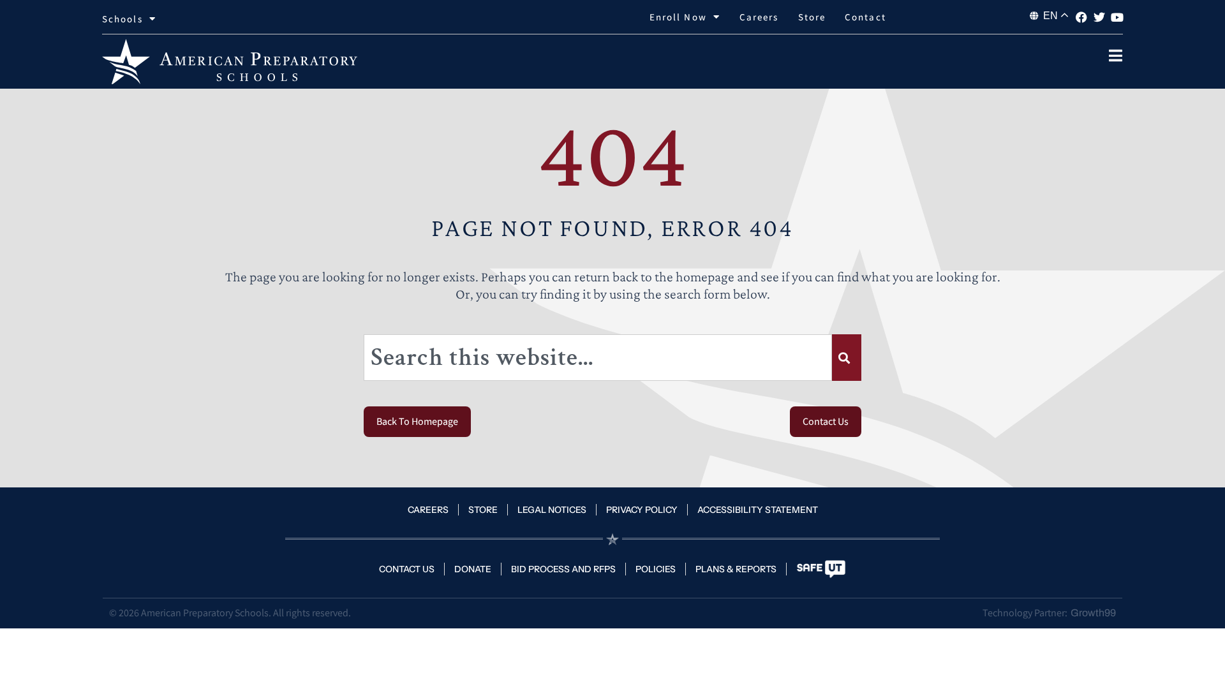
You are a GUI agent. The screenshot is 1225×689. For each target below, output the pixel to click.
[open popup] (1115, 55)
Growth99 (1093, 612)
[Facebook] (1081, 17)
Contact (865, 17)
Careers (759, 17)
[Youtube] (1117, 17)
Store (812, 17)
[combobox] (598, 357)
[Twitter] (1099, 17)
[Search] (846, 357)
